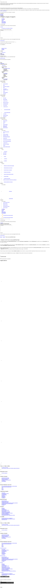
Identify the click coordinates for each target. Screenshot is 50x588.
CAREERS (3, 497)
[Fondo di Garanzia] (7, 583)
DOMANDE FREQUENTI (5, 534)
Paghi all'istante (5, 99)
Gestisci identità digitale (7, 112)
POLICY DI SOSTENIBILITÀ (6, 514)
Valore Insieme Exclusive (6, 206)
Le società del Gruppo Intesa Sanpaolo (8, 215)
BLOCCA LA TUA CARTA (5, 478)
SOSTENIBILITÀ (4, 551)
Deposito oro (4, 116)
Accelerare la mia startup (7, 178)
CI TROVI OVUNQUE (5, 467)
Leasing (4, 145)
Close (1, 587)
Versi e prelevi (5, 105)
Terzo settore (4, 154)
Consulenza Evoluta (5, 89)
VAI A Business (5, 73)
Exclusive (3, 49)
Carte (4, 87)
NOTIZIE (3, 561)
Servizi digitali (5, 76)
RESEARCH (3, 496)
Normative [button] (1, 562)
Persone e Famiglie (4, 48)
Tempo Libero (5, 126)
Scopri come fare (2, 235)
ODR (2, 489)
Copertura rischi (5, 142)
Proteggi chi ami (6, 106)
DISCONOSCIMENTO (5, 479)
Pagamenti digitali (5, 92)
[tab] (25, 223)
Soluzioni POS (5, 138)
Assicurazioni (5, 88)
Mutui (4, 85)
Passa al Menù (7, 17)
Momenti (5, 75)
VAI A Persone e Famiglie (6, 68)
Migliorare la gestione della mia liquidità (9, 165)
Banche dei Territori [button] (2, 555)
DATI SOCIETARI (4, 500)
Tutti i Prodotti (5, 69)
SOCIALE (3, 495)
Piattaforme (10, 191)
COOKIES (3, 564)
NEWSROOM (4, 553)
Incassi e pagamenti (5, 134)
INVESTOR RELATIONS (5, 493)
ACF (2, 488)
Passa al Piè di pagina (12, 17)
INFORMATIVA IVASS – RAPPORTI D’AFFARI (8, 515)
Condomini (5, 160)
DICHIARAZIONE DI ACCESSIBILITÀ (7, 518)
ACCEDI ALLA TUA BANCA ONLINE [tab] (7, 28)
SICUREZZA (3, 480)
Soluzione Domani (5, 115)
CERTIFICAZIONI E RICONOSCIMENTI (7, 503)
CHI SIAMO (3, 549)
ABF (2, 487)
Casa (3, 123)
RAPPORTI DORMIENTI (5, 513)
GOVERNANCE (4, 494)
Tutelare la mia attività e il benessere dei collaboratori (9, 179)
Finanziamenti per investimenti (7, 139)
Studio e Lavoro (5, 125)
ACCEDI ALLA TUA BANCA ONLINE (5, 223)
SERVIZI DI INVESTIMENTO (6, 512)
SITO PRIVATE (4, 504)
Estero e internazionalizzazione (7, 141)
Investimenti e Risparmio (6, 86)
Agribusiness (5, 151)
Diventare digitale (6, 176)
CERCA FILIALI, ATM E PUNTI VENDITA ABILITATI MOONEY (11, 468)
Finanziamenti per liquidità (6, 136)
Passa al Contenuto (3, 17)
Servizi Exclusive (5, 207)
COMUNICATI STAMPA (5, 502)
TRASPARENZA (4, 509)
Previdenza (4, 93)
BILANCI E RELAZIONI (5, 501)
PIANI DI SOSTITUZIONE (5, 510)
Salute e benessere (5, 127)
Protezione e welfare (5, 135)
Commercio (5, 158)
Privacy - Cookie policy (3, 10)
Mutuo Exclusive (5, 203)
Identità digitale (11, 198)
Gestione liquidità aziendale (6, 146)
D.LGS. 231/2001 (4, 566)
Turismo (5, 156)
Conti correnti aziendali (6, 131)
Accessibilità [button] (1, 572)
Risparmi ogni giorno (5, 102)
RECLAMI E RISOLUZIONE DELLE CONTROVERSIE (9, 486)
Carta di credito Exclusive (6, 202)
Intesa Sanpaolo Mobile (7, 109)
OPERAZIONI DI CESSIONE (6, 511)
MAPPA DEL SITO (4, 519)
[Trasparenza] (2, 581)
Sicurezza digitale (5, 124)
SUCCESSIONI (4, 481)
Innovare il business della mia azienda (8, 174)
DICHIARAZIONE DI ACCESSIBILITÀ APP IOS (8, 574)
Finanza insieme (5, 120)
